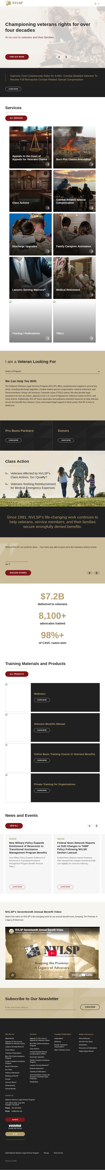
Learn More (42, 700)
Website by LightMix (11, 1160)
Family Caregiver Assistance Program (15, 1062)
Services (33, 1034)
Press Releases (84, 1038)
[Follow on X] (10, 1144)
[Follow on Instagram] (24, 1144)
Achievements (10, 1085)
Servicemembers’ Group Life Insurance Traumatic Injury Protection (40, 1077)
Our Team (8, 1070)
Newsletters (83, 1045)
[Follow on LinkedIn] (6, 1144)
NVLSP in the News (86, 1042)
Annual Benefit (10, 1089)
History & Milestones (12, 1073)
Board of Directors (11, 1066)
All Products (17, 674)
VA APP (15, 1134)
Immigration (34, 1082)
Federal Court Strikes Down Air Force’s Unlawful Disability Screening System (28, 846)
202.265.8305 (16, 1108)
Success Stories (18, 573)
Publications (58, 1038)
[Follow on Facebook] (15, 1144)
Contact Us (9, 1095)
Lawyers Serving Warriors (14, 1047)
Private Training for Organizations (61, 1046)
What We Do (9, 1038)
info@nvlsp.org (17, 1111)
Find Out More (17, 57)
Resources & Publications (88, 1048)
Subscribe (90, 1007)
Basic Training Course (62, 1050)
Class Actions (10, 1050)
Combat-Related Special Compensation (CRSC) (38, 1053)
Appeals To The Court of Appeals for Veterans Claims (15, 1042)
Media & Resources (86, 1034)
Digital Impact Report (86, 1051)
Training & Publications (13, 1053)
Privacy (46, 1153)
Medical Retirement (36, 1068)
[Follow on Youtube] (19, 1144)
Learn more (13, 89)
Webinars (57, 1042)
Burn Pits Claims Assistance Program (15, 1057)
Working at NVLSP (11, 1076)
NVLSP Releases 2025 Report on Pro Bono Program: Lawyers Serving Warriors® (76, 846)
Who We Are (9, 1034)
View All (14, 826)
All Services (16, 118)
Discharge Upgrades (37, 1057)
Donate (7, 1079)
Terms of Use (58, 1153)
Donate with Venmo (15, 1128)
